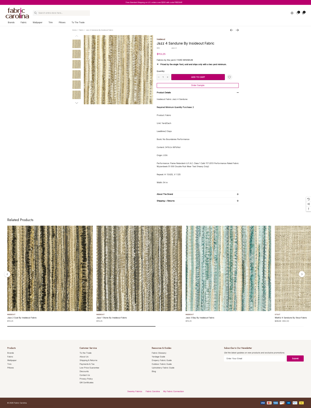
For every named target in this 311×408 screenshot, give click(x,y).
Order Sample (197, 85)
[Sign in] (292, 13)
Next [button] (302, 274)
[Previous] (232, 30)
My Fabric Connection (173, 391)
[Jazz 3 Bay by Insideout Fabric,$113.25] (228, 268)
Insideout (161, 39)
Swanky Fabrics (134, 391)
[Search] (35, 13)
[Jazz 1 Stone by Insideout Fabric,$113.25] (139, 268)
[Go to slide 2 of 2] (76, 103)
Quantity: (161, 71)
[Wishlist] (229, 77)
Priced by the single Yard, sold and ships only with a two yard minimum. (193, 64)
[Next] (237, 30)
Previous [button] (7, 274)
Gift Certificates (86, 382)
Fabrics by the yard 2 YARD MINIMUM (175, 60)
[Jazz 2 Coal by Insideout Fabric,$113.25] (50, 268)
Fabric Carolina (153, 391)
